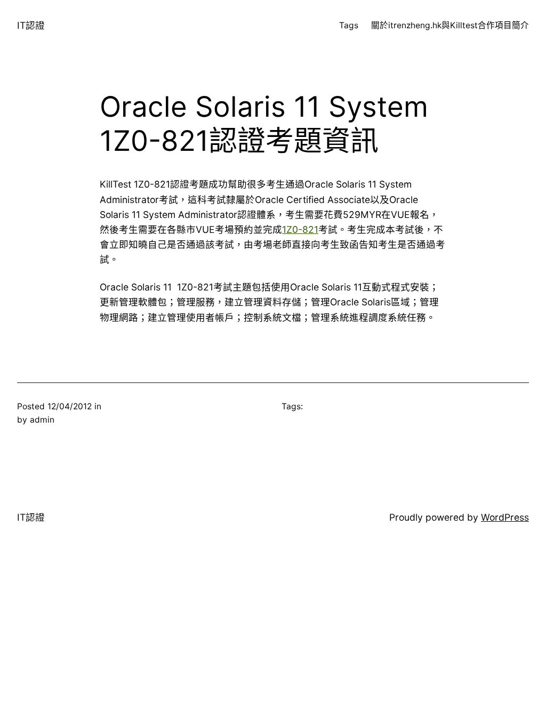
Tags (348, 25)
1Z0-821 (300, 229)
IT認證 (31, 25)
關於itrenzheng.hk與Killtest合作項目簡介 (450, 25)
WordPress (505, 517)
